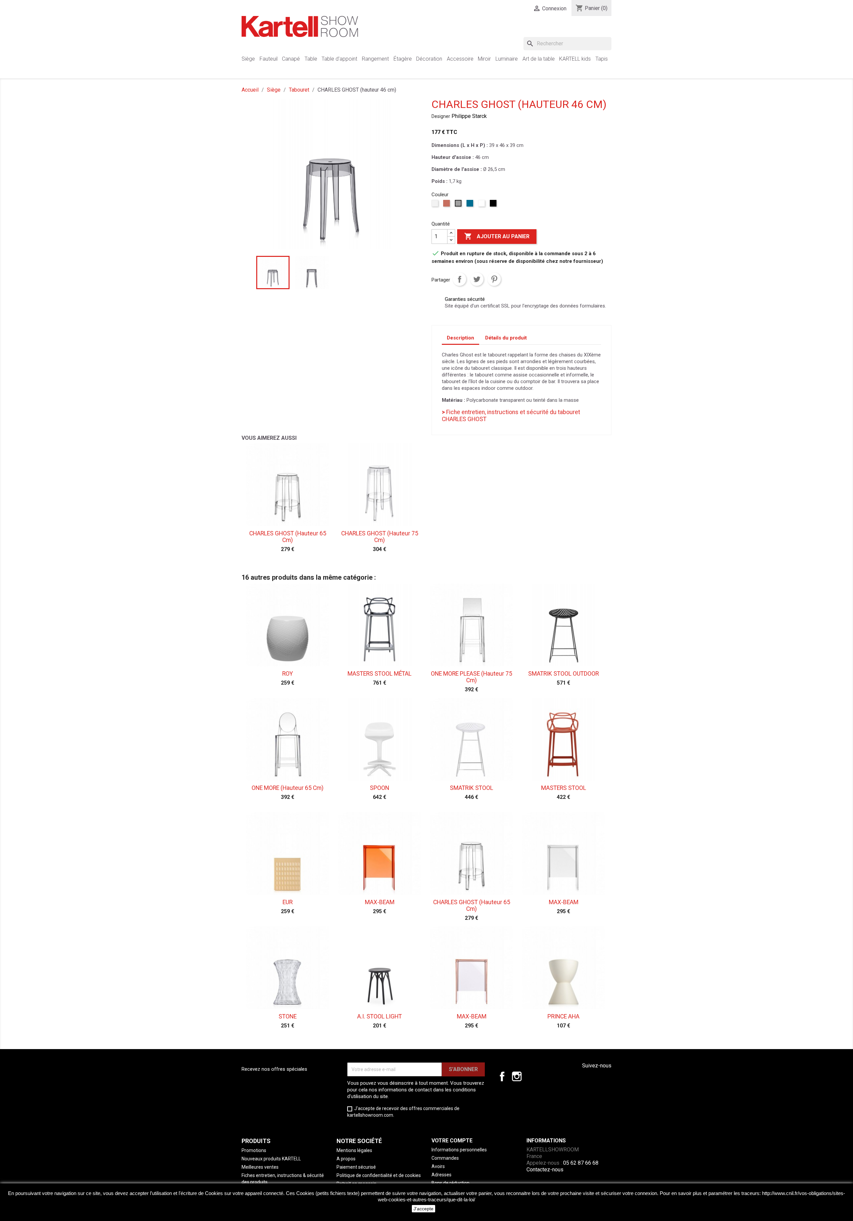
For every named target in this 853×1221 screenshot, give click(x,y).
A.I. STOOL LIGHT (379, 1016)
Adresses (441, 1174)
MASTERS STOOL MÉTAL (380, 673)
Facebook (502, 1076)
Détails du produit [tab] (506, 338)
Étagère (403, 59)
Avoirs (438, 1166)
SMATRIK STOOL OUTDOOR (563, 673)
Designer (440, 116)
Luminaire (506, 59)
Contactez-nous (544, 1169)
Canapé (291, 59)
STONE (288, 1016)
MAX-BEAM (380, 902)
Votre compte (451, 1140)
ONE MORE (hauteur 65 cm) (288, 788)
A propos (346, 1158)
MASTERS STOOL (563, 788)
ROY (287, 673)
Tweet (476, 279)
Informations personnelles (459, 1149)
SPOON (379, 788)
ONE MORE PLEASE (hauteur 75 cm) (471, 677)
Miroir (484, 59)
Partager (459, 279)
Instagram (516, 1076)
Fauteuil (269, 59)
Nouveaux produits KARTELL (271, 1158)
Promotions (254, 1150)
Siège (248, 59)
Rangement (375, 59)
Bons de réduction (450, 1183)
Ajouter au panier (496, 236)
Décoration (429, 59)
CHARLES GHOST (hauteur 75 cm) (379, 536)
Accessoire (460, 59)
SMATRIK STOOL (471, 788)
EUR (288, 902)
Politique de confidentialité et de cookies (379, 1175)
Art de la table (538, 59)
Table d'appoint (339, 59)
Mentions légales (354, 1150)
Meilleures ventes (260, 1167)
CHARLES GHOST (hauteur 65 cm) (287, 536)
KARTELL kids (575, 59)
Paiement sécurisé (356, 1167)
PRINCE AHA (563, 1016)
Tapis (601, 59)
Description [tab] (460, 338)
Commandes (445, 1158)
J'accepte (423, 1208)
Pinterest (494, 279)
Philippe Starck (469, 116)
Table (311, 59)
